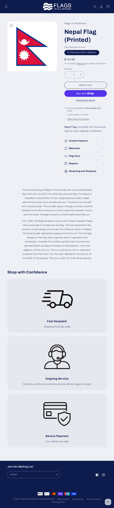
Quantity (68, 69)
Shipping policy (58, 502)
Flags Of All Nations (29, 499)
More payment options (85, 100)
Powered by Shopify (46, 499)
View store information (78, 119)
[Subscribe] (56, 474)
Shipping (81, 64)
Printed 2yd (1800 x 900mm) (81, 52)
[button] (6, 6)
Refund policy (63, 499)
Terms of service (94, 499)
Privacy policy (78, 499)
